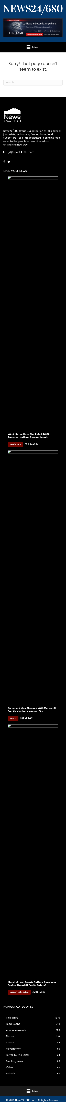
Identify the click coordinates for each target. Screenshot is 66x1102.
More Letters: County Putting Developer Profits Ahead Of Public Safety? (32, 983)
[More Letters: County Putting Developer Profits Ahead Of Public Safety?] (33, 850)
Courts (13, 718)
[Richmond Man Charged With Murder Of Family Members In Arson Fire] (33, 576)
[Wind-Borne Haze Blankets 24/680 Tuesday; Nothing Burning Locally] (33, 302)
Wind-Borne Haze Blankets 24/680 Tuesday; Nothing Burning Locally (29, 435)
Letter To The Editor (19, 992)
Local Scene (15, 444)
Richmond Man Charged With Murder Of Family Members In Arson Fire (32, 709)
